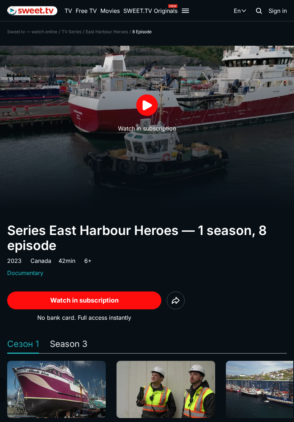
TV (68, 10)
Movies (110, 10)
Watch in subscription (84, 300)
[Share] (176, 300)
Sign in (278, 10)
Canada (40, 260)
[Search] (259, 10)
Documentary (25, 272)
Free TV (86, 10)
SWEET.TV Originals (150, 10)
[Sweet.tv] (32, 10)
